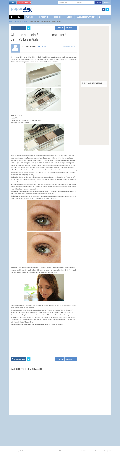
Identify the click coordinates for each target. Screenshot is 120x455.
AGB (110, 451)
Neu (18, 17)
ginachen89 (41, 46)
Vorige (60, 28)
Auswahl (30, 17)
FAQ (105, 451)
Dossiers (57, 17)
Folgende (70, 28)
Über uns (90, 451)
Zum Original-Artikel (68, 46)
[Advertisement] (67, 10)
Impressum (98, 451)
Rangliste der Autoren (86, 17)
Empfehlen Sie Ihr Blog (24, 2)
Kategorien (43, 17)
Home (12, 2)
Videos (69, 17)
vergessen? (107, 2)
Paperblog (11, 451)
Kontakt (83, 451)
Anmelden (98, 2)
